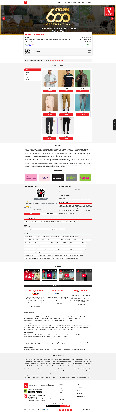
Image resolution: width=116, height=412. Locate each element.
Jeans (72, 325)
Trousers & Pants (63, 315)
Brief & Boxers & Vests (68, 329)
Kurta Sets (61, 316)
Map (83, 2)
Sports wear (61, 327)
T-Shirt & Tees (26, 315)
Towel (63, 349)
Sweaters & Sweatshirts (29, 316)
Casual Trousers (78, 325)
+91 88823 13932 (81, 304)
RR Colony (40, 221)
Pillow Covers (53, 349)
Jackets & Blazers (38, 316)
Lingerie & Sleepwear (28, 320)
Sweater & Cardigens (49, 334)
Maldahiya (51, 221)
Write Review (28, 45)
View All (32, 213)
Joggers (25, 327)
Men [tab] (26, 69)
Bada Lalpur (72, 221)
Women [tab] (27, 72)
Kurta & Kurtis (46, 316)
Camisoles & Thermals (38, 320)
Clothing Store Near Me (30, 60)
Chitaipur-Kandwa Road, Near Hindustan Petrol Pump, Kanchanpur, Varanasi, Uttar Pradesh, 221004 (58, 299)
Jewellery (61, 320)
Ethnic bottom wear (53, 327)
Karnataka (38, 398)
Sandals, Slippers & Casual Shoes (31, 336)
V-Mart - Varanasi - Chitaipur (58, 291)
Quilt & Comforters (35, 349)
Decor (85, 349)
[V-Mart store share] (90, 34)
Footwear (56, 320)
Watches (25, 329)
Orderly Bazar (65, 221)
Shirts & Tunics (47, 315)
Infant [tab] (27, 80)
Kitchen (81, 349)
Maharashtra (49, 398)
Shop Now (114, 124)
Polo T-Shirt (30, 325)
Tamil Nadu (36, 400)
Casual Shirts (37, 325)
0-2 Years (48, 336)
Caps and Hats (43, 329)
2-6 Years (53, 336)
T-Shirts (25, 325)
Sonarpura (46, 221)
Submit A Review (49, 213)
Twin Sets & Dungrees (78, 334)
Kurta (33, 327)
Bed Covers (47, 349)
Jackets (57, 325)
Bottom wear (34, 334)
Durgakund (33, 221)
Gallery (70, 2)
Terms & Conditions (87, 409)
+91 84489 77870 (58, 303)
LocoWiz (46, 409)
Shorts (29, 327)
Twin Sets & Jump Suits (75, 342)
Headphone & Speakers (52, 329)
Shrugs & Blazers (79, 315)
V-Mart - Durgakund (80, 290)
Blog (61, 392)
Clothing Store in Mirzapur (42, 60)
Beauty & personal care (69, 320)
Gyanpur (27, 221)
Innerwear (61, 329)
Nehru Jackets (45, 327)
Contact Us (88, 2)
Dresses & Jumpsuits (38, 315)
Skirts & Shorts (72, 315)
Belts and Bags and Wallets (82, 327)
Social (64, 2)
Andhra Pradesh (31, 398)
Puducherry (30, 400)
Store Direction (87, 41)
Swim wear (71, 318)
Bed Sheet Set (26, 349)
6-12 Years (58, 336)
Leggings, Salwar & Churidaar (46, 318)
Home (60, 2)
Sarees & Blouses (54, 316)
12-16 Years (64, 336)
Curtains (59, 349)
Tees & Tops (34, 342)
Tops (32, 315)
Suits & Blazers (51, 325)
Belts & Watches (78, 318)
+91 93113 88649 (87, 37)
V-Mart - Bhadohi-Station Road (35, 291)
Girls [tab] (26, 74)
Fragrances (67, 327)
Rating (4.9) (28, 44)
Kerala (43, 398)
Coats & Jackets (58, 334)
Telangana (43, 400)
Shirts (29, 334)
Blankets (41, 349)
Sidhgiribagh (58, 221)
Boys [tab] (26, 77)
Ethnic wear (38, 327)
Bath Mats (68, 349)
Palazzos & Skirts (34, 318)
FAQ (74, 2)
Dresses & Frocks (27, 342)
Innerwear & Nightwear (67, 334)
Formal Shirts (44, 325)
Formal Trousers (86, 325)
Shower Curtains (75, 349)
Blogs (78, 2)
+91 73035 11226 (36, 306)
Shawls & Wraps (56, 318)
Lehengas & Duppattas (81, 316)
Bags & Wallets (65, 318)
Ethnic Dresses (27, 318)
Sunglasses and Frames (33, 329)
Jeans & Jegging (55, 315)
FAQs (61, 395)
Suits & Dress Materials (70, 316)
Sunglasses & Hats (48, 320)
